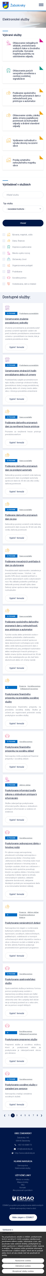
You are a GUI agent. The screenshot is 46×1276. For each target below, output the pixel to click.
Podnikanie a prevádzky (28, 313)
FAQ (22, 1185)
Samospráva (23, 1165)
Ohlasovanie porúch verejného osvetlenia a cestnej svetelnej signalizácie (24, 74)
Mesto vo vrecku (22, 1179)
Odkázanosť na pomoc (29, 689)
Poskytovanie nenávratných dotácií (22, 923)
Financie (22, 686)
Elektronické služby (22, 1168)
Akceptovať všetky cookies (23, 1271)
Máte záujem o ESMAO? (23, 1217)
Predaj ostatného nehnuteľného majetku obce (24, 163)
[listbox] (23, 209)
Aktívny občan (25, 785)
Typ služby (8, 203)
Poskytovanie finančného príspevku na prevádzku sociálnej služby (22, 698)
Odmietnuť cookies (23, 1266)
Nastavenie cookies (23, 1261)
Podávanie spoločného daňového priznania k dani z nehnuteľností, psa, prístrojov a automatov (27, 97)
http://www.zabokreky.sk (25, 1153)
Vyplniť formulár (16, 347)
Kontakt (23, 1187)
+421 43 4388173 (25, 1145)
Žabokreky (17, 5)
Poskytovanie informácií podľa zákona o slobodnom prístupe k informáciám (21, 794)
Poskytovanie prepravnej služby (21, 1039)
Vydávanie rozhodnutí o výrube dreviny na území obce (25, 143)
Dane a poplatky (25, 417)
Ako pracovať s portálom (23, 1190)
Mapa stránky (22, 1182)
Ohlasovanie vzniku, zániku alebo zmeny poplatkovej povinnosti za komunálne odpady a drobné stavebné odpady (26, 120)
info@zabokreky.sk (24, 1149)
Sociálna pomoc (34, 686)
